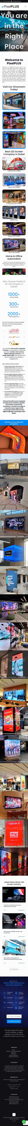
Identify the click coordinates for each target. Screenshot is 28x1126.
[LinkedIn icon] (14, 1121)
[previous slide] (3, 331)
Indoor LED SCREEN (14, 187)
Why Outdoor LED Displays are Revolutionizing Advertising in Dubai (13, 958)
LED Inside (13, 1052)
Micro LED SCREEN (14, 252)
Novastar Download (13, 1056)
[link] (14, 163)
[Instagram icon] (15, 1121)
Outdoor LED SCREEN (14, 171)
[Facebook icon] (12, 1121)
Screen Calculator (13, 1055)
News (13, 1050)
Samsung (13, 1054)
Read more (22, 910)
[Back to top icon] (14, 1114)
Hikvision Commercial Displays (13, 1051)
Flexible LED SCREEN (14, 236)
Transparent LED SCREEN (14, 203)
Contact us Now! (20, 1036)
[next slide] (24, 331)
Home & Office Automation (14, 257)
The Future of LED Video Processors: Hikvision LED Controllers (12, 905)
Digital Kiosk (14, 220)
